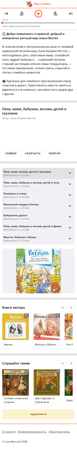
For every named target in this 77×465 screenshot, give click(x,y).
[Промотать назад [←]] (21, 13)
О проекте (9, 431)
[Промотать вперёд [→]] (55, 13)
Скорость (32, 153)
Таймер (11, 153)
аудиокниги (38, 414)
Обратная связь (59, 431)
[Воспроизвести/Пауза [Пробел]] (38, 13)
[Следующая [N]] (70, 13)
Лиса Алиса (42, 3)
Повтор (55, 153)
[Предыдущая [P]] (6, 13)
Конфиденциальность (32, 431)
